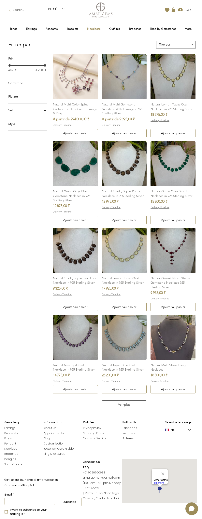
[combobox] (176, 44)
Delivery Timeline (62, 124)
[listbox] (56, 8)
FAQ (86, 467)
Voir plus (124, 404)
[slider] (9, 65)
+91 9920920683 (94, 472)
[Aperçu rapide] (75, 76)
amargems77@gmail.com (101, 478)
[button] (56, 8)
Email (9, 494)
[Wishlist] (167, 10)
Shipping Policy (93, 433)
